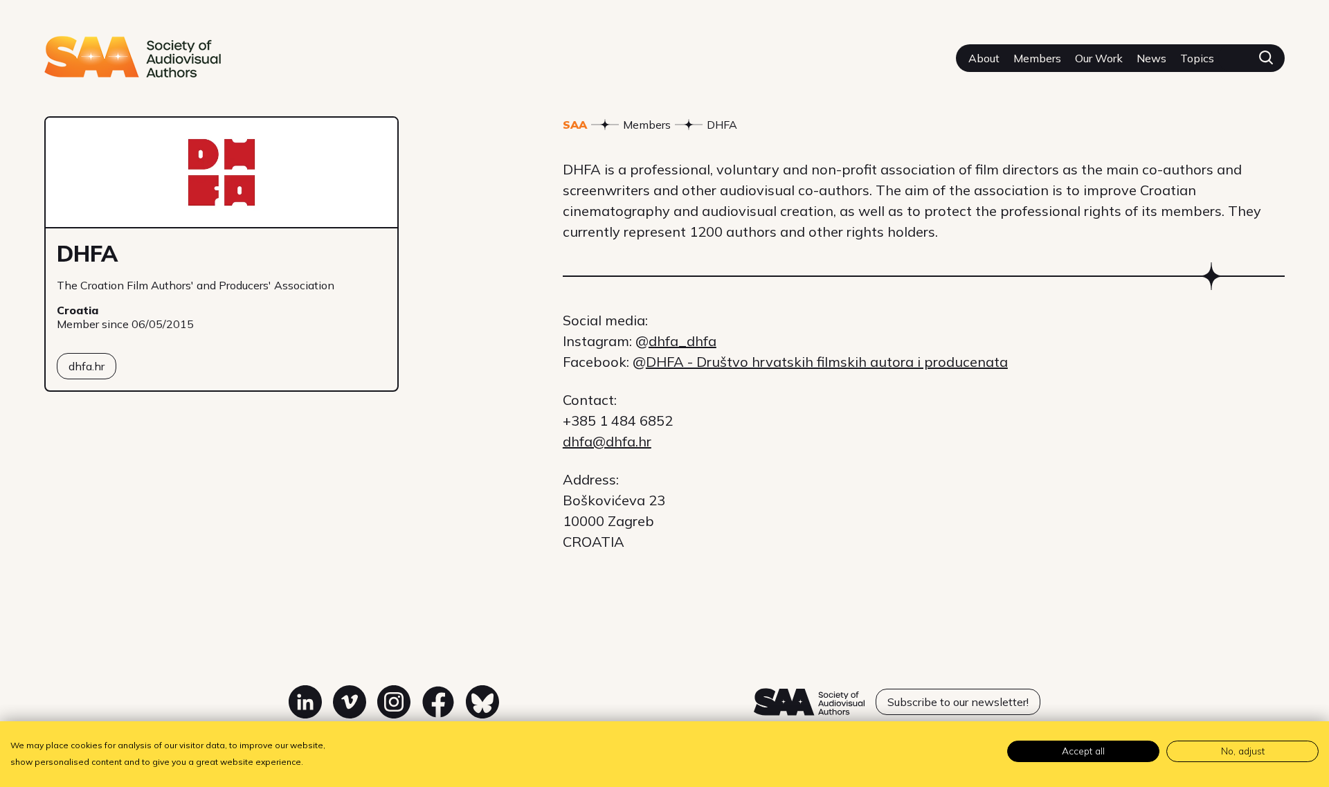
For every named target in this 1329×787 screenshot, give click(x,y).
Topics (1197, 58)
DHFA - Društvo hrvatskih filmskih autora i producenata (827, 361)
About (984, 58)
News (1151, 58)
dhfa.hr (87, 366)
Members (1037, 58)
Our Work (1099, 58)
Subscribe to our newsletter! (958, 702)
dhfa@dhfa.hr (607, 441)
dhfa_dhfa (682, 341)
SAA (575, 125)
